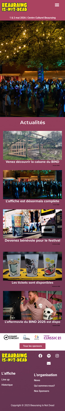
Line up (6, 379)
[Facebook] (40, 356)
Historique (7, 384)
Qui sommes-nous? (44, 385)
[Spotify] (49, 356)
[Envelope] (49, 363)
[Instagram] (57, 356)
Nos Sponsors (41, 391)
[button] (57, 5)
